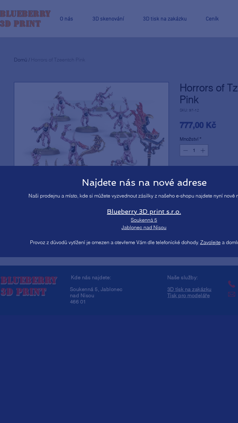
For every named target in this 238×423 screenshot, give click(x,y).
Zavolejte (210, 242)
